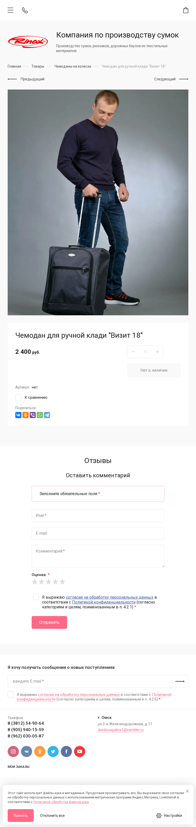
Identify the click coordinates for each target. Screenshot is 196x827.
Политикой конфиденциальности (104, 602)
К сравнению (35, 397)
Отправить (49, 622)
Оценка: (41, 574)
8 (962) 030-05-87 (26, 735)
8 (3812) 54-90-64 (26, 723)
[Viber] (33, 415)
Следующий (165, 79)
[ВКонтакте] (18, 415)
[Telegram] (47, 415)
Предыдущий (32, 79)
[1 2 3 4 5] (98, 582)
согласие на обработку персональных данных (109, 597)
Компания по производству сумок (117, 34)
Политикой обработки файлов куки (61, 802)
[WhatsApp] (40, 415)
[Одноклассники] (25, 415)
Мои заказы (19, 767)
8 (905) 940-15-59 (26, 729)
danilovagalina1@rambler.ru (121, 730)
